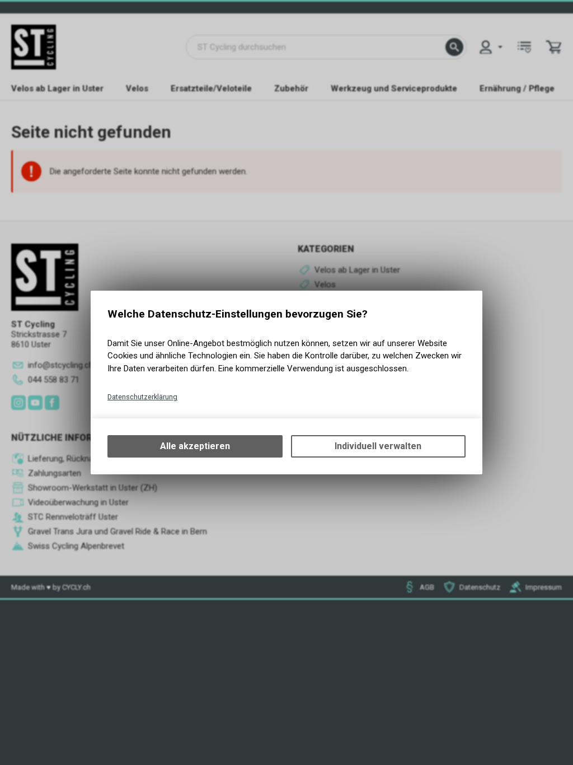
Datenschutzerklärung (142, 397)
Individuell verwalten (378, 446)
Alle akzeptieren (195, 446)
